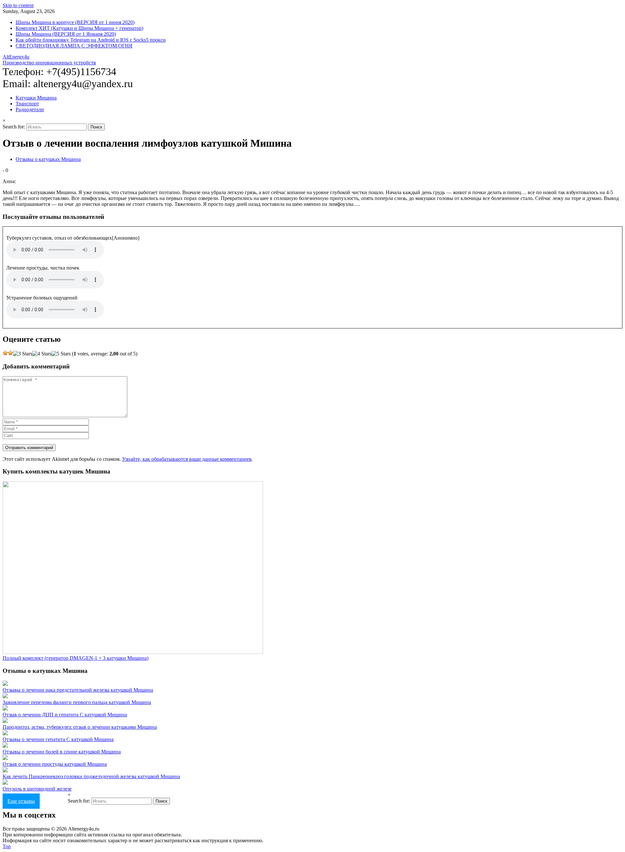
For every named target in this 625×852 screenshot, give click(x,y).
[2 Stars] (10, 352)
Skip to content (18, 5)
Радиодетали (30, 109)
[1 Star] (5, 352)
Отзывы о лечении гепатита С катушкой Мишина (58, 739)
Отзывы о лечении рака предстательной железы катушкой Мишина (78, 690)
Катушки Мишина (36, 97)
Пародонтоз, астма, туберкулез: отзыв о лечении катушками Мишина (80, 727)
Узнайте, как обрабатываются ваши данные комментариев (187, 459)
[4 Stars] (41, 354)
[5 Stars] (61, 354)
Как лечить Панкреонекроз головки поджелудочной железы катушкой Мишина (91, 776)
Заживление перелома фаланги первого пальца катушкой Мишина (77, 702)
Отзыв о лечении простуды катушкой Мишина (55, 764)
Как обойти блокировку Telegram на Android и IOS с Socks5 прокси (91, 40)
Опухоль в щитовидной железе (37, 789)
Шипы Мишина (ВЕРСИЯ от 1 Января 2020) (66, 34)
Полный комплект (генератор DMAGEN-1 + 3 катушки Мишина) (75, 658)
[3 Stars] (22, 354)
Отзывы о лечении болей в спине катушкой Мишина (62, 751)
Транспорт (27, 103)
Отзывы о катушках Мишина (48, 159)
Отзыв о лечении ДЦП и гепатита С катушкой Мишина (65, 714)
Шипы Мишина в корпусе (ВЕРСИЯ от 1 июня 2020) (75, 22)
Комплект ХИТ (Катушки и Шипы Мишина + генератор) (79, 28)
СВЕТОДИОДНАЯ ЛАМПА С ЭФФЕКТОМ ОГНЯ (74, 45)
